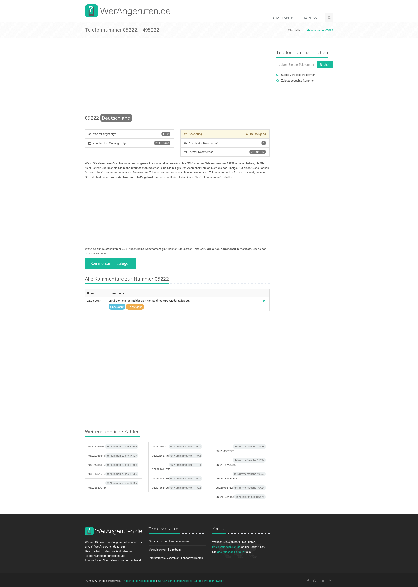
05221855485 (176, 487)
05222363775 (176, 455)
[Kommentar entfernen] (264, 300)
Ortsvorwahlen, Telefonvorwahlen (169, 541)
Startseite (283, 17)
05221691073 (112, 474)
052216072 (176, 446)
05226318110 (112, 465)
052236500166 (112, 485)
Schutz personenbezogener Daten (179, 581)
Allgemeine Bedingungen (139, 581)
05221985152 (240, 487)
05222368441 (112, 455)
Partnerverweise (214, 581)
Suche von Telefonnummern (298, 74)
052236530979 (240, 448)
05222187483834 (240, 476)
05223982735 (176, 478)
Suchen (325, 64)
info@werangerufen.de (226, 547)
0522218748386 (240, 462)
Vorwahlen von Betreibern (165, 549)
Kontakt (311, 17)
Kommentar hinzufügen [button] (110, 263)
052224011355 (176, 467)
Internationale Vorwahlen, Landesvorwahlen (176, 558)
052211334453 (240, 496)
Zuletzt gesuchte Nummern (298, 80)
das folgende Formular (231, 552)
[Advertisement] (177, 77)
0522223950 (112, 446)
